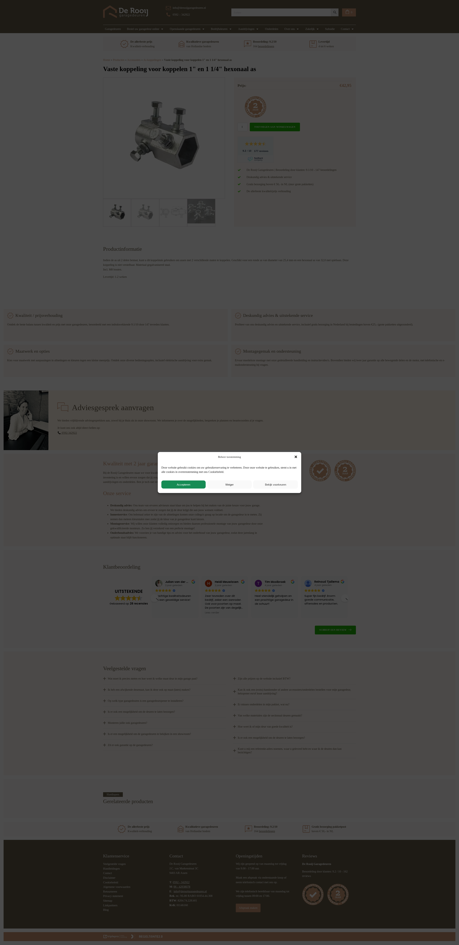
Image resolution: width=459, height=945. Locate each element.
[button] (296, 457)
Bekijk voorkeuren (275, 484)
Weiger (229, 484)
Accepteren (183, 484)
